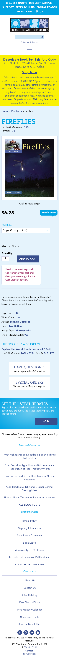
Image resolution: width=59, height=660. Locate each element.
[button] (29, 50)
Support (8, 7)
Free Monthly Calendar (29, 610)
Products (16, 111)
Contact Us (29, 588)
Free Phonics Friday (29, 602)
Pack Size (7, 225)
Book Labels (29, 543)
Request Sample (40, 3)
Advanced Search (29, 42)
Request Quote (16, 3)
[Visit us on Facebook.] (19, 632)
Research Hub (25, 7)
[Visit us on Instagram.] (25, 632)
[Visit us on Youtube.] (38, 632)
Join (46, 421)
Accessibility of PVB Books (29, 550)
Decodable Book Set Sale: (22, 59)
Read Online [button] (49, 212)
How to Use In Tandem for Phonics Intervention (29, 498)
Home (5, 111)
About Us (30, 581)
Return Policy (29, 521)
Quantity (7, 253)
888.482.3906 (30, 647)
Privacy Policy (29, 654)
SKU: (4, 246)
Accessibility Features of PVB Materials (29, 557)
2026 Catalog (29, 595)
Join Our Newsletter (29, 624)
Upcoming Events (29, 617)
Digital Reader (46, 7)
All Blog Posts (29, 505)
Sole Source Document (29, 535)
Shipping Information (29, 528)
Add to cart (28, 259)
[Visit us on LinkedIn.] (31, 632)
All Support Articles (29, 564)
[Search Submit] (42, 37)
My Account (25, 11)
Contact (29, 651)
